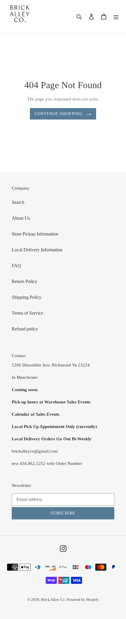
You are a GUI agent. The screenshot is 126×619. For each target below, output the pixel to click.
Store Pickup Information (35, 233)
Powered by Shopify (83, 599)
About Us (21, 218)
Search (18, 202)
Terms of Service (27, 313)
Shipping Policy (26, 297)
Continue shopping (59, 114)
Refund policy (25, 328)
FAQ (16, 265)
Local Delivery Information (37, 249)
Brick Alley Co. (53, 599)
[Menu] (116, 16)
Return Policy (24, 281)
